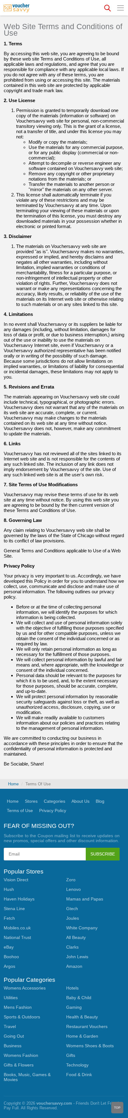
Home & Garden (82, 1036)
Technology (77, 1064)
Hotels (72, 988)
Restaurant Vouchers (86, 1026)
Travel (10, 1026)
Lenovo (73, 889)
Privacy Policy (52, 810)
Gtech (72, 908)
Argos (9, 966)
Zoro (70, 879)
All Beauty (76, 937)
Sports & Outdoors (22, 1016)
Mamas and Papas (84, 898)
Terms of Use (20, 810)
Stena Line (14, 908)
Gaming (74, 1007)
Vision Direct (16, 879)
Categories (54, 801)
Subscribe (102, 853)
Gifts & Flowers (19, 1064)
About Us (80, 801)
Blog (100, 801)
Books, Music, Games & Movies (27, 1077)
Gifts (70, 1055)
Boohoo (11, 956)
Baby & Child (78, 997)
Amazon (74, 966)
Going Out (14, 1036)
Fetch (9, 918)
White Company (82, 927)
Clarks (72, 947)
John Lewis (77, 956)
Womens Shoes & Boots (90, 1045)
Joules (72, 918)
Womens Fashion (21, 1055)
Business (12, 1045)
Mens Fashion (18, 1007)
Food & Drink (79, 1074)
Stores (31, 801)
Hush (9, 889)
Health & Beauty (82, 1016)
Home (13, 784)
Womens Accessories (25, 988)
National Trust (17, 937)
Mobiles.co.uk (17, 927)
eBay (9, 947)
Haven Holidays (19, 898)
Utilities (11, 997)
